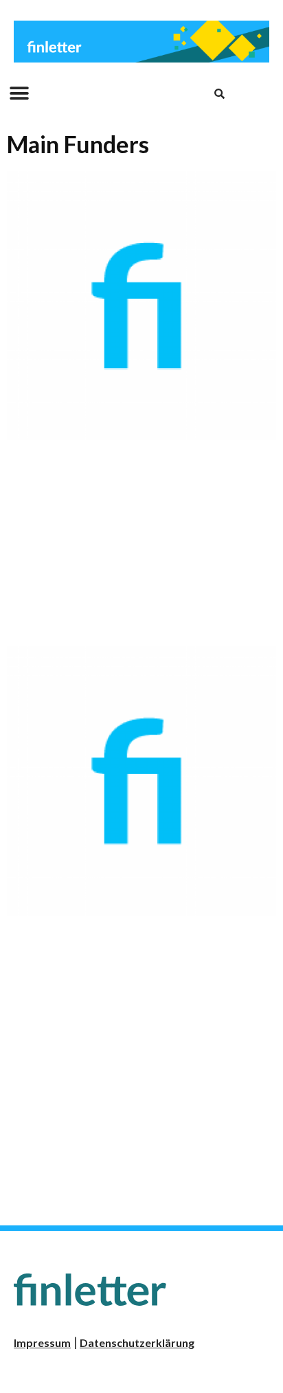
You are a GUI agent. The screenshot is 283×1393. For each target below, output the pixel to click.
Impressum (42, 1342)
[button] (18, 93)
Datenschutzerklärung (137, 1342)
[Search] (219, 93)
